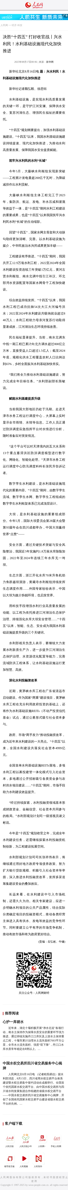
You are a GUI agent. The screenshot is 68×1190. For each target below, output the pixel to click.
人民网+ (42, 1146)
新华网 (50, 62)
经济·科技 (17, 25)
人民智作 (38, 1166)
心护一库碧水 (13, 1022)
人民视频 (24, 1166)
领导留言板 (9, 1166)
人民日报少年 (25, 1146)
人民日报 (9, 1146)
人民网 (4, 25)
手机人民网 (56, 1146)
